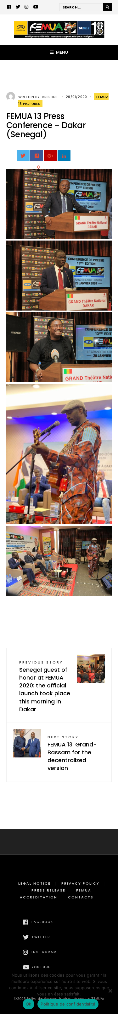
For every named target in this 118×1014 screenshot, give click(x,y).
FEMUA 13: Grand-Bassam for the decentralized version (72, 753)
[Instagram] (26, 8)
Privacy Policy (80, 883)
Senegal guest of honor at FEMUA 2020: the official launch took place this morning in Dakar (44, 686)
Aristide (50, 96)
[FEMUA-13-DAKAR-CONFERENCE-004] (59, 454)
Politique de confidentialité (68, 1003)
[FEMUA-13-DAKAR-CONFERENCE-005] (59, 561)
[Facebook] (9, 8)
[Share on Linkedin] (64, 155)
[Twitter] (17, 8)
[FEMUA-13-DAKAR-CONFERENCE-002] (59, 276)
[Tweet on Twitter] (23, 155)
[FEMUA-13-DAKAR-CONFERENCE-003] (59, 347)
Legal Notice (34, 883)
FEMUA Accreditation (56, 894)
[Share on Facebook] (36, 155)
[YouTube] (35, 8)
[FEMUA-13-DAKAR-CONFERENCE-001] (59, 204)
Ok (28, 1003)
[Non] (110, 991)
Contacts (80, 897)
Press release (48, 890)
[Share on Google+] (50, 155)
